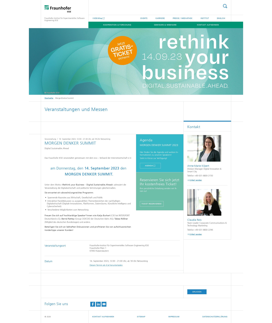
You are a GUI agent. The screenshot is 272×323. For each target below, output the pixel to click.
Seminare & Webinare (165, 25)
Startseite (49, 98)
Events (144, 18)
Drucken (196, 292)
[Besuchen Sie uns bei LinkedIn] (98, 304)
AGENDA (149, 166)
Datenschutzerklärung (214, 317)
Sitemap (141, 317)
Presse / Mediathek (183, 18)
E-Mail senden (196, 180)
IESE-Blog (98, 18)
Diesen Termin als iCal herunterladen (106, 265)
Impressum (173, 317)
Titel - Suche (225, 6)
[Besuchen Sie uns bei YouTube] (104, 304)
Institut (204, 18)
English (221, 18)
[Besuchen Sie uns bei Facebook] (92, 304)
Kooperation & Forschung (117, 25)
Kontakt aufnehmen (208, 25)
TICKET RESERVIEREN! (152, 204)
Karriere (160, 18)
